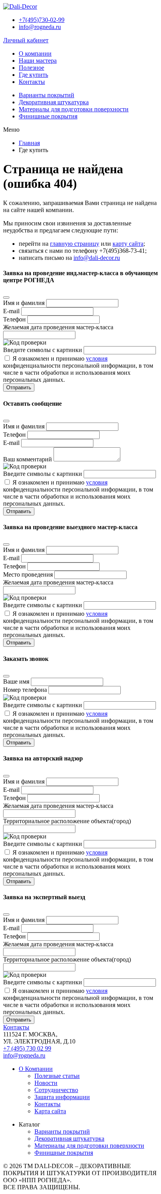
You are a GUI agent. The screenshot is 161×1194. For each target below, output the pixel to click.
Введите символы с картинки (42, 350)
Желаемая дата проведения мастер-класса (58, 327)
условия (96, 358)
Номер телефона (25, 689)
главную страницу (74, 243)
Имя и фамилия (24, 302)
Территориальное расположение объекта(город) (67, 821)
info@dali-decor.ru (96, 257)
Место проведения (28, 574)
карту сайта (128, 243)
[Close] (6, 297)
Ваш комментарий (27, 459)
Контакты (16, 1027)
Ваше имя (16, 681)
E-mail (11, 311)
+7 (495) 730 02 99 (27, 1048)
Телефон (14, 319)
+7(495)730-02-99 (41, 19)
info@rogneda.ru (40, 27)
